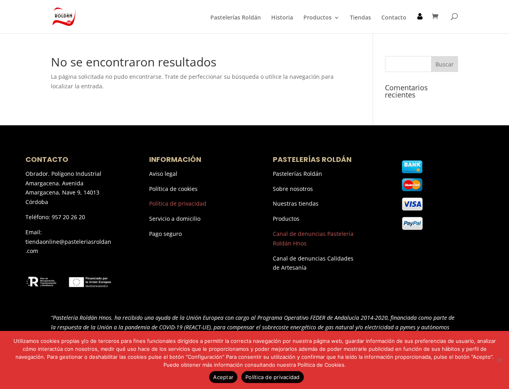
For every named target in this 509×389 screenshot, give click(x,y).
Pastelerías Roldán (235, 18)
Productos (317, 18)
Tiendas (360, 18)
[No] (499, 360)
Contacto (393, 18)
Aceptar (223, 377)
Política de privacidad (177, 203)
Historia (282, 18)
